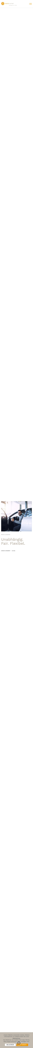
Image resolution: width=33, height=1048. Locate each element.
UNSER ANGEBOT (6, 550)
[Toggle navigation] (30, 4)
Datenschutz (16, 1038)
